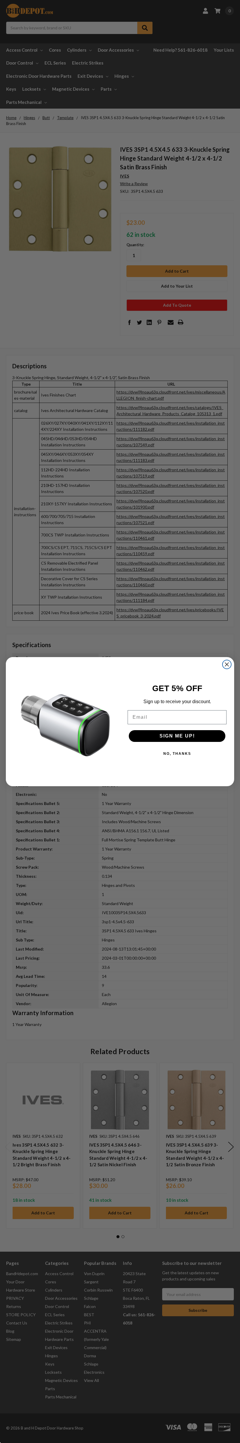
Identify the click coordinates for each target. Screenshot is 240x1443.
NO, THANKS (177, 754)
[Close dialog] (226, 664)
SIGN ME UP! (177, 735)
